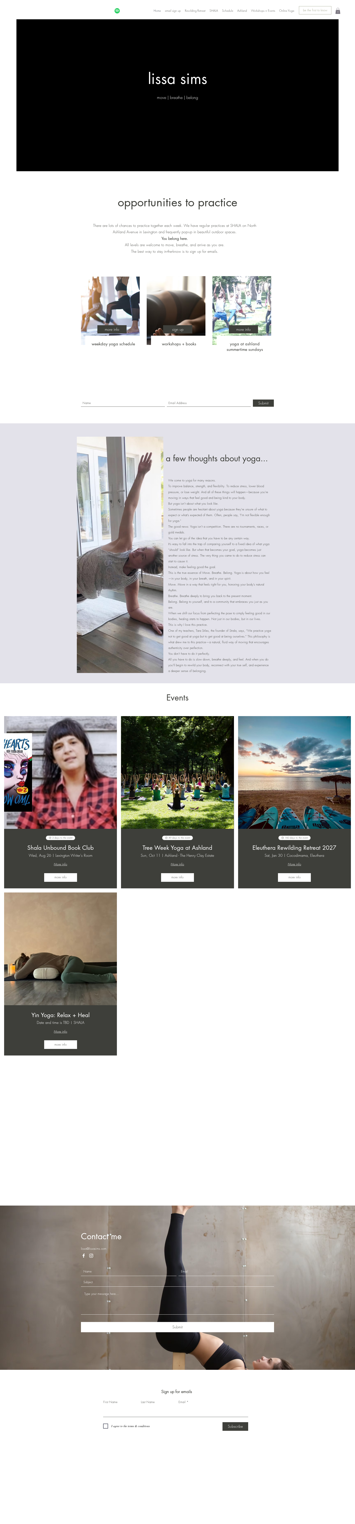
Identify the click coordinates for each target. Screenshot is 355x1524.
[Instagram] (91, 1376)
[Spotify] (117, 11)
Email (182, 1522)
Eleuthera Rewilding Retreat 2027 (294, 847)
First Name (110, 1522)
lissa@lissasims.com (93, 1369)
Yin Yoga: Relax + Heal (60, 1015)
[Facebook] (83, 1376)
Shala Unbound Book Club (60, 847)
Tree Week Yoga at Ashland (177, 847)
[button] (337, 11)
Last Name (148, 1522)
